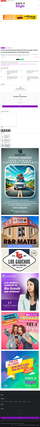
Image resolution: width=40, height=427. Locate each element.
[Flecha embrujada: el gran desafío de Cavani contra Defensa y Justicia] (3, 77)
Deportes (20, 401)
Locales (2, 401)
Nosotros (2, 404)
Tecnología (24, 401)
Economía (28, 401)
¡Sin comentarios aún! (20, 88)
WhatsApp (22, 59)
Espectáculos (3, 47)
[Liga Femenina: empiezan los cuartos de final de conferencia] (23, 71)
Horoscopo (9, 147)
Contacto (2, 408)
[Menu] (1, 6)
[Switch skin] (38, 6)
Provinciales (6, 401)
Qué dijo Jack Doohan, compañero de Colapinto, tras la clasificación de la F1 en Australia (33, 78)
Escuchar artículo (9, 47)
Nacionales (11, 401)
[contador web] (5, 131)
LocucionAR (22, 423)
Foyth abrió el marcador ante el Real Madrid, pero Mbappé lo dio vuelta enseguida (12, 72)
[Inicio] (20, 5)
